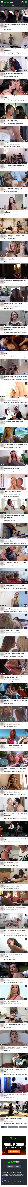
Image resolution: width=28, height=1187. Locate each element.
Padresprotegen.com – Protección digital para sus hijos (14, 1179)
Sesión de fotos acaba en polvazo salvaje (15, 376)
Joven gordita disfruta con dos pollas (14, 165)
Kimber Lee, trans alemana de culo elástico (13, 27)
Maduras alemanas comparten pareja (14, 908)
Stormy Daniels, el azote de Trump (12, 724)
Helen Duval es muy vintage (11, 355)
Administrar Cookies (20, 1175)
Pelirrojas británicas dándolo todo (12, 841)
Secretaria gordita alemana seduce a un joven (15, 1095)
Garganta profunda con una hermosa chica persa (14, 211)
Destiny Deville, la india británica (12, 306)
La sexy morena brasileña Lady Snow (13, 99)
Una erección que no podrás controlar (14, 421)
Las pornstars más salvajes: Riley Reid (13, 189)
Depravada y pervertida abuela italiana (15, 280)
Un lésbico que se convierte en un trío (14, 585)
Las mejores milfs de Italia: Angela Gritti (13, 121)
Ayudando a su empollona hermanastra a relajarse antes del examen (15, 467)
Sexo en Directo (6, 5)
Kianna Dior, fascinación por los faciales (13, 1003)
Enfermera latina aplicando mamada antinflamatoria (14, 516)
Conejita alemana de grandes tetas (14, 235)
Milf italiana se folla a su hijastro (13, 120)
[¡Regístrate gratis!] (26, 2)
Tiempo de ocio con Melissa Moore (12, 792)
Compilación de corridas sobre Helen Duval (14, 352)
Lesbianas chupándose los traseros (14, 653)
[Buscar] (22, 2)
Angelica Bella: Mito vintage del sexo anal (15, 700)
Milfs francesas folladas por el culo (13, 330)
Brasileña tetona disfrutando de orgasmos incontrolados (13, 676)
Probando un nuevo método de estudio (14, 885)
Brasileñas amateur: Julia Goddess (13, 679)
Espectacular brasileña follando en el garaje (14, 1070)
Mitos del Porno (8, 701)
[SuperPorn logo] (5, 2)
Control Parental (18, 1183)
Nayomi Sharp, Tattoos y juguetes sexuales (13, 52)
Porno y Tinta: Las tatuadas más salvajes (13, 1048)
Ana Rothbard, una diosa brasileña (13, 1073)
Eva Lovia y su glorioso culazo (11, 654)
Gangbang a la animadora (11, 862)
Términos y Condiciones (11, 1174)
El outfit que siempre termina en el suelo (15, 1024)
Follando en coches (9, 980)
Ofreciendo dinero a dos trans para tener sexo (15, 25)
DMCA (3, 1176)
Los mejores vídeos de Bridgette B (12, 400)
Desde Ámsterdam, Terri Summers (13, 864)
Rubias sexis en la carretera (11, 723)
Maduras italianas (9, 541)
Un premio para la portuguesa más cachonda (13, 955)
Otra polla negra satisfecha (11, 1002)
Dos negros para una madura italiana (14, 540)
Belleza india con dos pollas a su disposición (13, 304)
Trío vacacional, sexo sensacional (13, 258)
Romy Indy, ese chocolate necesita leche (13, 586)
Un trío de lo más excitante (11, 630)
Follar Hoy (15, 5)
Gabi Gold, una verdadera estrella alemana (13, 423)
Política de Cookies (12, 1175)
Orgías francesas (9, 1121)
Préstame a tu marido (10, 259)
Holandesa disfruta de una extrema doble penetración (15, 49)
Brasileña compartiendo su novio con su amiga (15, 96)
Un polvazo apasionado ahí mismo (13, 73)
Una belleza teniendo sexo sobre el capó (15, 979)
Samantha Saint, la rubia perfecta (13, 445)
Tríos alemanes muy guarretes (12, 909)
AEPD (24, 1183)
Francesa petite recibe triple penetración (15, 608)
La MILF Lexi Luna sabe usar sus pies (14, 143)
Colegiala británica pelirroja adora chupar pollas (15, 838)
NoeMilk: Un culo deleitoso (11, 958)
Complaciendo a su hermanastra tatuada (15, 1047)
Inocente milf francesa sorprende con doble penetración (14, 328)
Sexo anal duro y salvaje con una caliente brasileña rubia (15, 814)
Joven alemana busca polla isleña (13, 745)
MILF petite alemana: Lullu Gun (12, 1026)
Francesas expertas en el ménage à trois (13, 167)
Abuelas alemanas (9, 564)
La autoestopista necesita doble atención (15, 444)
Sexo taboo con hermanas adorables (13, 470)
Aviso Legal (19, 1174)
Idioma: (14, 1166)
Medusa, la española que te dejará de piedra (13, 74)
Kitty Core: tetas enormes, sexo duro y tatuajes (13, 236)
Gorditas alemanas (9, 1097)
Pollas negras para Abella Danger (12, 770)
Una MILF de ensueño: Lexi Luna (12, 144)
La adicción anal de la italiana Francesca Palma (13, 933)
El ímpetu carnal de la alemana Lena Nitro (13, 747)
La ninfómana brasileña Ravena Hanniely (13, 817)
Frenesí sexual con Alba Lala (11, 609)
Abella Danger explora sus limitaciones (15, 768)
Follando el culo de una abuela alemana (15, 562)
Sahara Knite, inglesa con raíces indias (13, 632)
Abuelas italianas (9, 282)
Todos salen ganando (10, 791)
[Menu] (2, 2)
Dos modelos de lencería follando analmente (13, 1119)
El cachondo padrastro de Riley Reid (14, 188)
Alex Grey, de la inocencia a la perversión (13, 494)
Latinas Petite (8, 518)
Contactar (4, 1174)
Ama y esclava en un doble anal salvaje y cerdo (15, 931)
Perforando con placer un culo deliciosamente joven (12, 492)
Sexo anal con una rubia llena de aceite (15, 399)
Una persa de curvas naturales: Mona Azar (13, 214)
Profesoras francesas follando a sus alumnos (13, 886)
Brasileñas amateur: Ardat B (11, 377)
